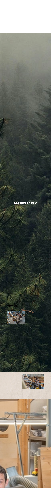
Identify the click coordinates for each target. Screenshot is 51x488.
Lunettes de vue (26, 1)
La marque (21, 1)
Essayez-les (38, 1)
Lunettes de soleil (32, 1)
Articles (42, 1)
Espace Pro (42, 3)
